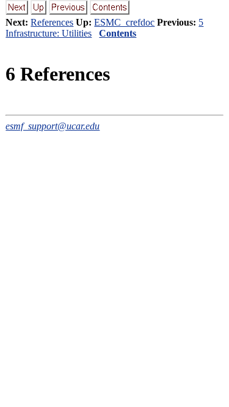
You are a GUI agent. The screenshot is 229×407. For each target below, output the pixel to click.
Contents (117, 33)
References (52, 22)
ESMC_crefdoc (124, 22)
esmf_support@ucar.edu (52, 126)
